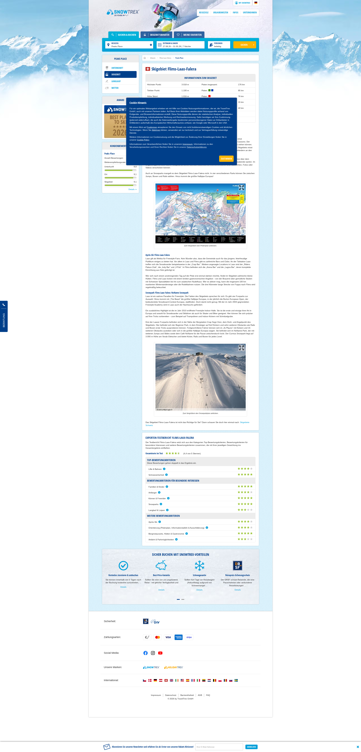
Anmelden (251, 746)
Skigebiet (115, 74)
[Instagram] (152, 653)
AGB (200, 695)
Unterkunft (117, 67)
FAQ (208, 695)
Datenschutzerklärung (197, 147)
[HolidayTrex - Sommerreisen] (173, 667)
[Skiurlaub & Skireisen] (123, 12)
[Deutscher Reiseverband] (155, 621)
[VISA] (168, 637)
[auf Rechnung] (147, 637)
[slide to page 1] (178, 599)
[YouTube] (160, 653)
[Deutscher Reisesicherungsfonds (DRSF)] (146, 621)
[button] (256, 3)
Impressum (188, 144)
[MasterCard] (157, 637)
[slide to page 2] (182, 599)
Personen (218, 43)
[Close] (357, 746)
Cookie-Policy (143, 140)
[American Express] (178, 637)
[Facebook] (145, 653)
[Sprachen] (144, 680)
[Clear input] (151, 45)
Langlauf (116, 81)
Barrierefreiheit (187, 695)
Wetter (114, 87)
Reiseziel (115, 43)
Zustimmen (152, 127)
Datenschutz (170, 695)
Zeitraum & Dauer (170, 43)
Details (132, 189)
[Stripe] (189, 637)
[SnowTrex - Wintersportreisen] (151, 667)
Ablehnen (156, 130)
